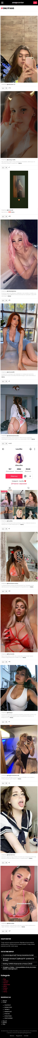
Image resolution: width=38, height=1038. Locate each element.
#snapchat (8, 1011)
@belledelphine (11, 291)
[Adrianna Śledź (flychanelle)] (19, 623)
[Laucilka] (19, 483)
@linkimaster (10, 923)
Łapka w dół (6, 88)
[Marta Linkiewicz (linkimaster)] (19, 894)
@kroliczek (10, 210)
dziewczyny (6, 984)
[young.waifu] (19, 124)
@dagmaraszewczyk (13, 775)
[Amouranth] (19, 336)
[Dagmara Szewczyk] (19, 749)
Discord (5, 982)
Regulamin (19, 1035)
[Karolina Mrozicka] (19, 557)
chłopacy (5, 981)
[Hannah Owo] (19, 819)
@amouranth (10, 372)
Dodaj (35, 2)
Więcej (20, 163)
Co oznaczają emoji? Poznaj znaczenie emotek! (18, 955)
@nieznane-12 (11, 84)
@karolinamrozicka (12, 583)
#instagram (8, 1018)
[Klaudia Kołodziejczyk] (19, 688)
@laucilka (9, 521)
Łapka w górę (3, 88)
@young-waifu (11, 160)
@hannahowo (11, 855)
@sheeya (9, 712)
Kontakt (26, 1035)
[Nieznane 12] (19, 49)
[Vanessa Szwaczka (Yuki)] (19, 409)
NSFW (5, 986)
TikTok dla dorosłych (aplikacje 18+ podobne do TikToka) (18, 959)
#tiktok (7, 1014)
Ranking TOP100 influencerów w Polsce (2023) (17, 964)
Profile (5, 990)
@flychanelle (10, 654)
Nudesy (5, 988)
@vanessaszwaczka (13, 436)
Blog (4, 979)
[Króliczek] (19, 189)
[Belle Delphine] (19, 254)
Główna (5, 1000)
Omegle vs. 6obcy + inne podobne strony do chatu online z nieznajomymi (19, 968)
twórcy (5, 991)
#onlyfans (8, 1016)
